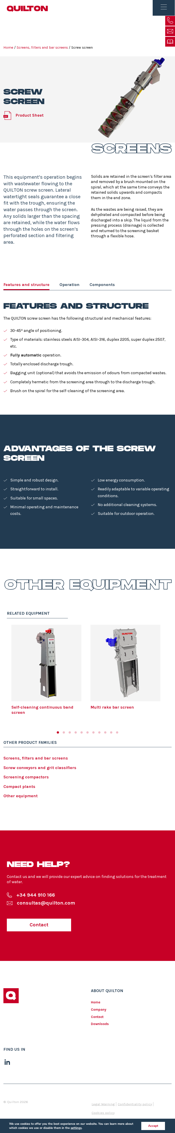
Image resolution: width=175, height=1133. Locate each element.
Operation (69, 284)
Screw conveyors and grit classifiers (39, 767)
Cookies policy (103, 1113)
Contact (39, 925)
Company (98, 1010)
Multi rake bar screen (112, 707)
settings (76, 1128)
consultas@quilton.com (46, 903)
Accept (153, 1126)
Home (8, 47)
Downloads (100, 1024)
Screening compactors (26, 777)
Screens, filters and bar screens (42, 47)
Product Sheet (29, 115)
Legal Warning (103, 1104)
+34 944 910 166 (35, 895)
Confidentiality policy (135, 1104)
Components (102, 284)
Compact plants (19, 786)
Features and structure (26, 284)
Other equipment (20, 795)
